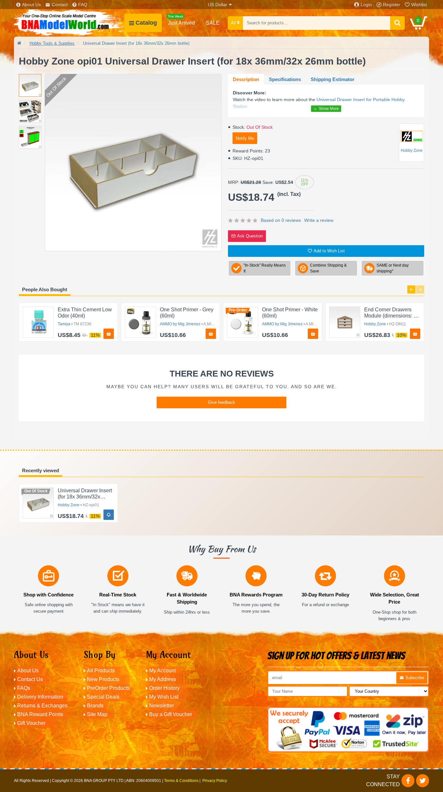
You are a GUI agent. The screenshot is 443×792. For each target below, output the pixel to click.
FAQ (82, 4)
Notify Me (245, 138)
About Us (31, 4)
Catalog (146, 22)
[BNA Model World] (69, 23)
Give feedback (221, 402)
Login (366, 4)
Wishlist (419, 4)
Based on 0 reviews (281, 220)
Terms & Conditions (181, 780)
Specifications (285, 79)
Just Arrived (181, 20)
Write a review (318, 220)
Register (391, 4)
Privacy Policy (214, 780)
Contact (60, 4)
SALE (213, 23)
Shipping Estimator (332, 79)
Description (246, 79)
